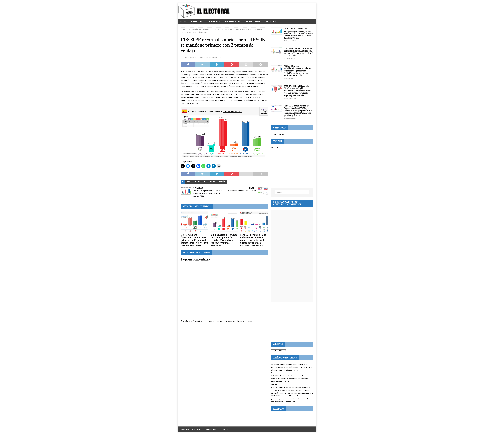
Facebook (278, 409)
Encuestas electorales (204, 181)
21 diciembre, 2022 (191, 57)
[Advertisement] (292, 168)
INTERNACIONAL (253, 21)
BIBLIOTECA (271, 21)
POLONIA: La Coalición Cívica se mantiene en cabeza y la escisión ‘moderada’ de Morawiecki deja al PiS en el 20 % (298, 52)
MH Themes (224, 429)
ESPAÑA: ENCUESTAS (200, 29)
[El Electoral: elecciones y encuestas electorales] (205, 17)
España (222, 181)
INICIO (183, 21)
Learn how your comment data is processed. (233, 320)
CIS (203, 57)
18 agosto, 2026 (290, 98)
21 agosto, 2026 (290, 58)
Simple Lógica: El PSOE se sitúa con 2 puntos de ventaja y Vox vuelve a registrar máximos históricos (224, 240)
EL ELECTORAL (197, 21)
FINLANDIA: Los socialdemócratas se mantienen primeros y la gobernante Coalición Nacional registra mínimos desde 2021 (297, 71)
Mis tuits (275, 147)
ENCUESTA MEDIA (233, 21)
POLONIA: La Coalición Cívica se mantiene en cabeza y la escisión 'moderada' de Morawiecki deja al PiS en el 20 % (290, 378)
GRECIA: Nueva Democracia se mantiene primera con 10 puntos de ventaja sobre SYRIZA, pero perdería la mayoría (194, 240)
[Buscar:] (292, 192)
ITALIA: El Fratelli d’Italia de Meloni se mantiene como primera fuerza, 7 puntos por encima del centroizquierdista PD (253, 240)
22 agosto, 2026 (290, 41)
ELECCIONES (214, 21)
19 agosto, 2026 (290, 78)
